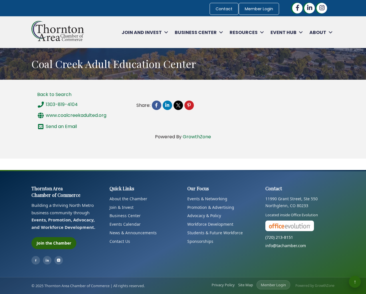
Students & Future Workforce (215, 232)
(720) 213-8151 (279, 237)
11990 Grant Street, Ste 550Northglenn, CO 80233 (291, 202)
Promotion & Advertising (210, 207)
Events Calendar (125, 224)
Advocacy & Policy (204, 215)
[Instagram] (58, 260)
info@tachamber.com (285, 245)
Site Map (245, 284)
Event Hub (283, 32)
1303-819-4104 (62, 104)
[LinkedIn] (47, 260)
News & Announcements (133, 232)
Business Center (196, 32)
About (317, 32)
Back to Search (54, 94)
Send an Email (61, 126)
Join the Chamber (54, 243)
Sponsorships (200, 241)
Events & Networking (207, 198)
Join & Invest (122, 207)
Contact (224, 9)
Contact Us (120, 241)
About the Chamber (128, 198)
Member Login (259, 9)
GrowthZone (197, 136)
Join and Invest (142, 32)
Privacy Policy (223, 284)
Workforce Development (210, 224)
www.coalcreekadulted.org (76, 115)
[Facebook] (35, 260)
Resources (244, 32)
